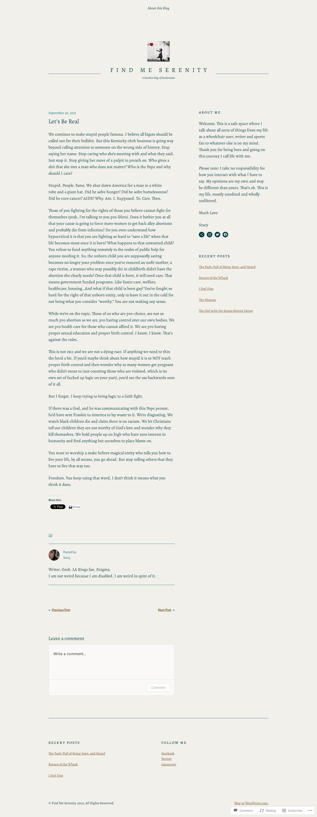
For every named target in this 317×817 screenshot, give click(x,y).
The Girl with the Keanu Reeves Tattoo (226, 310)
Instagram (168, 764)
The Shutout (207, 299)
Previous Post (61, 610)
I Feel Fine (206, 288)
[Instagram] (209, 234)
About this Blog (158, 8)
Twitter (166, 758)
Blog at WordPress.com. (251, 803)
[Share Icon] (201, 234)
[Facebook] (225, 234)
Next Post (164, 610)
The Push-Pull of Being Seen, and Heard (227, 267)
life (50, 535)
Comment (158, 688)
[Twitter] (217, 234)
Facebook (167, 753)
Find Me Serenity (160, 70)
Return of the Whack (213, 277)
